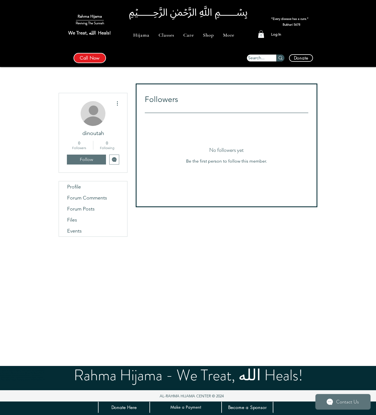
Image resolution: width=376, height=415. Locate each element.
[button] (141, 35)
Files (72, 220)
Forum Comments (87, 198)
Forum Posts (81, 209)
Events (74, 231)
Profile (74, 187)
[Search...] (280, 58)
